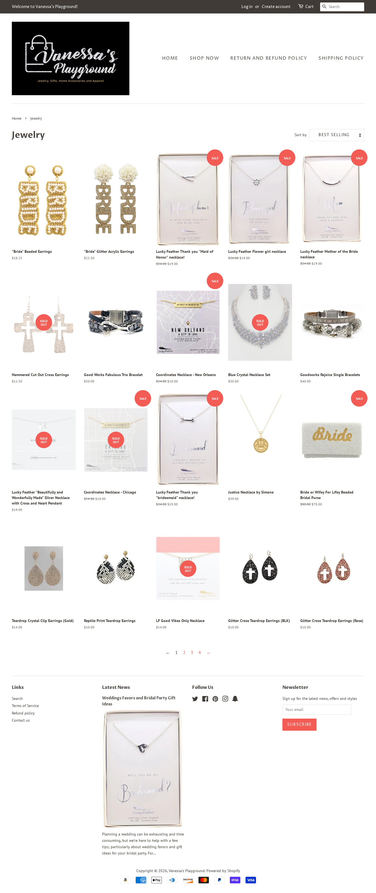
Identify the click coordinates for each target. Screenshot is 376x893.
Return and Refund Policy (268, 58)
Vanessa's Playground (187, 870)
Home (170, 58)
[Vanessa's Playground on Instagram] (225, 699)
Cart (309, 6)
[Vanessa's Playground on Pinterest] (215, 699)
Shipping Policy (341, 58)
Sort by (301, 134)
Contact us (21, 720)
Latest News (116, 687)
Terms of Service (25, 705)
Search (17, 698)
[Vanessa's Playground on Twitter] (195, 699)
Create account (276, 6)
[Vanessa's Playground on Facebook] (205, 699)
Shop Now (204, 58)
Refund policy (23, 713)
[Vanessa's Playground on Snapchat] (235, 699)
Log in (247, 6)
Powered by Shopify (223, 870)
